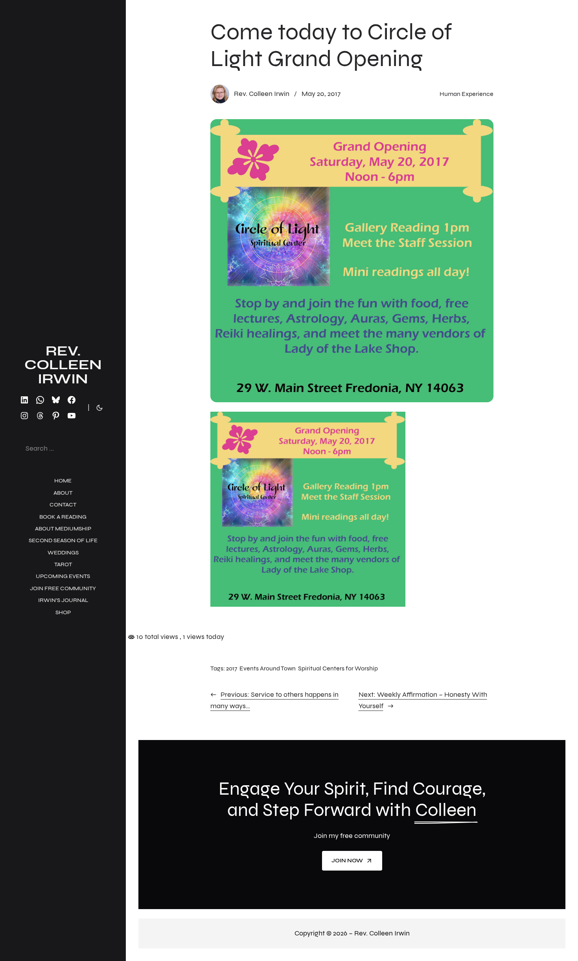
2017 (231, 668)
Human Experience (466, 94)
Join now (347, 860)
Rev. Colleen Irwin (63, 364)
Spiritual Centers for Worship (338, 668)
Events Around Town (267, 668)
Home (63, 480)
